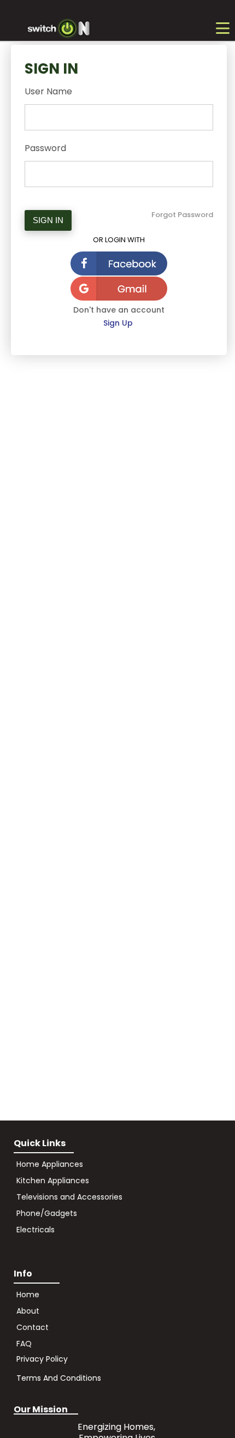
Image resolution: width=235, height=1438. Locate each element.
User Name (48, 91)
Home (27, 1294)
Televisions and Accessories (69, 1196)
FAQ (24, 1343)
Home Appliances (49, 1164)
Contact (32, 1327)
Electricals (35, 1229)
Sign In (48, 220)
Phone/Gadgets (46, 1213)
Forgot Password (182, 214)
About (29, 1310)
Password (45, 148)
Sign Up (119, 322)
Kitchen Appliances (52, 1180)
